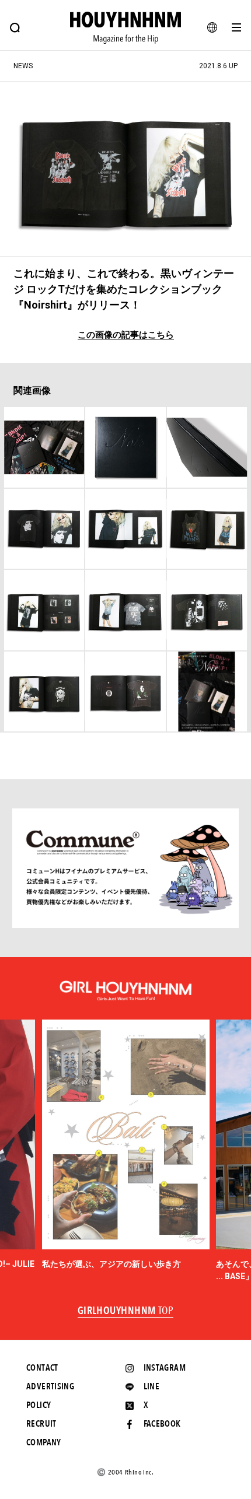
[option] (126, 1145)
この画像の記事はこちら (126, 335)
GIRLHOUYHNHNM (126, 1311)
